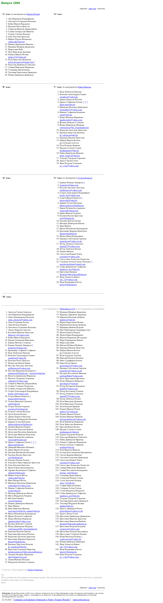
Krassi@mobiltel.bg (68, 233)
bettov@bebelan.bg (68, 284)
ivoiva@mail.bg (15, 501)
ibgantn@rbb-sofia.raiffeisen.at (73, 274)
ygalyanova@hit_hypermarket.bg (74, 127)
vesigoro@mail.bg (37, 373)
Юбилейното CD (67, 309)
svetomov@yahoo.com (70, 256)
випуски (92, 8)
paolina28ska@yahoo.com (71, 376)
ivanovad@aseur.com (69, 210)
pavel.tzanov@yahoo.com (71, 365)
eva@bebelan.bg (67, 218)
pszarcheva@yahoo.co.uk (71, 241)
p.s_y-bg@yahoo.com (69, 166)
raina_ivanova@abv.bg (70, 155)
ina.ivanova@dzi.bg (17, 511)
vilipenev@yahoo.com (18, 381)
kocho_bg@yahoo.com (70, 195)
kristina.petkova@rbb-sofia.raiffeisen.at (25, 552)
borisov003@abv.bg (68, 200)
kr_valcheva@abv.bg (69, 135)
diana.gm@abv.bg (67, 104)
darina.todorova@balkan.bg (72, 205)
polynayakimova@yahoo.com (73, 419)
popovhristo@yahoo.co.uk (71, 511)
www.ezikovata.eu (81, 600)
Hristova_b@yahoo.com (18, 335)
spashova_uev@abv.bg (70, 269)
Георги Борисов (85, 178)
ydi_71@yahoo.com (68, 279)
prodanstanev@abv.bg (69, 150)
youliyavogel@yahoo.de (70, 539)
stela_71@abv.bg (67, 483)
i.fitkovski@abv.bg (16, 42)
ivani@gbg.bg (66, 115)
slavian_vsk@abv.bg (69, 473)
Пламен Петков (33, 14)
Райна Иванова (84, 87)
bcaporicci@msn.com (69, 185)
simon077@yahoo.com (70, 246)
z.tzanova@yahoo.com (69, 529)
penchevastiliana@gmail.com (72, 264)
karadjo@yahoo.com (69, 388)
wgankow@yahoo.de (69, 97)
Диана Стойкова (35, 570)
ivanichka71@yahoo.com (71, 109)
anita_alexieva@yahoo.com (20, 319)
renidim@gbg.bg (67, 447)
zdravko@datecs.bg (16, 473)
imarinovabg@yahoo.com (71, 120)
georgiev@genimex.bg (18, 409)
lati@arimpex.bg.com (17, 557)
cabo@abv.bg (14, 404)
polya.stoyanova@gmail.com (20, 62)
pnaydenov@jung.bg (69, 383)
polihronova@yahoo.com (71, 190)
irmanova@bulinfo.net (18, 373)
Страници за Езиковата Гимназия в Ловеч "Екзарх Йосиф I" (42, 600)
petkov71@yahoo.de (17, 57)
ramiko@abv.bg (66, 506)
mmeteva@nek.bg (67, 319)
